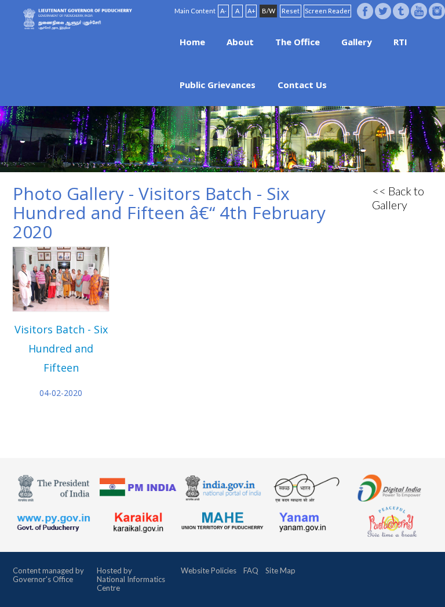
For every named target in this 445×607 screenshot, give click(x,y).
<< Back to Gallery (398, 198)
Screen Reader (328, 10)
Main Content (195, 10)
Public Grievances (218, 84)
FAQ (250, 570)
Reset (291, 10)
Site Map (280, 570)
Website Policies (208, 570)
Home (192, 42)
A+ (251, 10)
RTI (400, 42)
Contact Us (302, 84)
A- (223, 10)
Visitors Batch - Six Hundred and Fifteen (61, 348)
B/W (268, 10)
